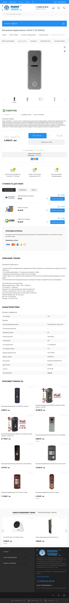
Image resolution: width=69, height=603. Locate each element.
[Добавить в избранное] (64, 47)
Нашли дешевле (29, 150)
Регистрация (61, 2)
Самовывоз (22, 190)
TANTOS (49, 373)
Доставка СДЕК (8, 190)
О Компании (12, 2)
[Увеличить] (34, 70)
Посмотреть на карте (43, 576)
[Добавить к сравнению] (64, 51)
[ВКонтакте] (32, 159)
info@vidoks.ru (46, 585)
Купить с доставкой (57, 199)
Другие (34, 190)
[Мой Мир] (37, 159)
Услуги (27, 2)
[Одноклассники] (34, 159)
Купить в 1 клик (46, 142)
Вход (55, 2)
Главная (4, 2)
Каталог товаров (10, 23)
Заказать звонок (41, 9)
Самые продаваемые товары (23, 512)
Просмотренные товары (47, 512)
